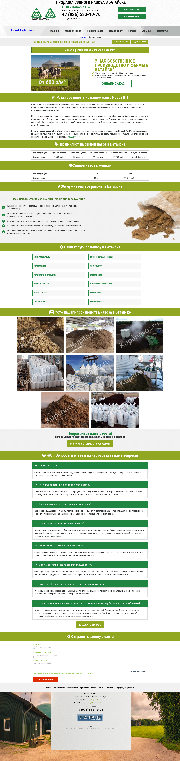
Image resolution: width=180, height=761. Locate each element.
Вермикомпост (96, 266)
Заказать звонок (121, 42)
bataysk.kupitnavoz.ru (23, 30)
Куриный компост (41, 284)
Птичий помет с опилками (101, 284)
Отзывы (146, 30)
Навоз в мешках (40, 302)
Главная (54, 30)
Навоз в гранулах (97, 302)
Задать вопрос (139, 42)
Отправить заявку (45, 679)
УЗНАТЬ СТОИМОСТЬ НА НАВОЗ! (91, 443)
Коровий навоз (73, 30)
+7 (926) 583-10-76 (81, 14)
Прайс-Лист (116, 30)
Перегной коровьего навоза (101, 257)
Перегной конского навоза (45, 275)
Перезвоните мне (132, 9)
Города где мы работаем (125, 688)
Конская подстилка (42, 257)
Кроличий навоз (40, 293)
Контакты (162, 30)
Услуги (132, 30)
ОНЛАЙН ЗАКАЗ (113, 83)
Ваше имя (37, 644)
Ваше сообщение (40, 660)
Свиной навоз (95, 293)
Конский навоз (95, 30)
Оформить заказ (132, 17)
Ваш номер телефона (42, 652)
